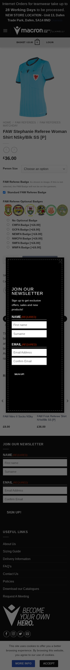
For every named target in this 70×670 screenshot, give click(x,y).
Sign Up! (19, 374)
